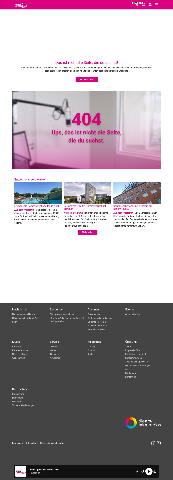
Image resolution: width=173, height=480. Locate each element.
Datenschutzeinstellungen (52, 443)
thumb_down (143, 471)
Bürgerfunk (130, 377)
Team (128, 346)
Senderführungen (133, 358)
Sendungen (57, 309)
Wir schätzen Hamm (97, 325)
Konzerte (16, 346)
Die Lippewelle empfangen (138, 365)
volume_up (136, 471)
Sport (14, 322)
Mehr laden (87, 232)
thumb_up (155, 471)
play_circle (149, 471)
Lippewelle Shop (133, 350)
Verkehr (53, 346)
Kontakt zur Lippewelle (136, 354)
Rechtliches (19, 389)
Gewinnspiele (94, 314)
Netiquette (17, 401)
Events (129, 309)
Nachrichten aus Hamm (23, 314)
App (127, 369)
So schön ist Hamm (97, 322)
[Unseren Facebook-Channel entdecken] (153, 443)
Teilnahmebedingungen (23, 405)
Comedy (91, 346)
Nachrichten (20, 309)
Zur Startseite (86, 79)
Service (54, 341)
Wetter (53, 350)
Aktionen (93, 309)
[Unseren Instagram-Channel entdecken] (159, 443)
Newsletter (55, 358)
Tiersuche (54, 354)
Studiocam (130, 373)
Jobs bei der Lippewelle (136, 361)
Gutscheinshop (132, 314)
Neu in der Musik (20, 354)
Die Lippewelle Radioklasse (101, 318)
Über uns (131, 341)
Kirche (91, 354)
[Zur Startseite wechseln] (20, 5)
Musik (16, 341)
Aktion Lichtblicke (96, 329)
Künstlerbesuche (20, 350)
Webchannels (18, 358)
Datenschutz (18, 394)
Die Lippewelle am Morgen (62, 314)
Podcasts (92, 350)
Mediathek (94, 341)
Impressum (17, 398)
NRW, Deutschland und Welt (25, 318)
